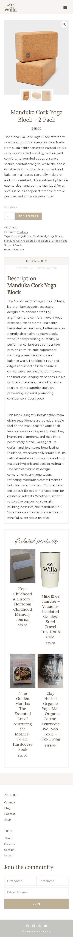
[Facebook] (33, 925)
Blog (7, 808)
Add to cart (28, 216)
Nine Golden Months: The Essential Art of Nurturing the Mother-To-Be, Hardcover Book (22, 721)
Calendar (10, 802)
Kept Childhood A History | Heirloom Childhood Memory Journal (22, 604)
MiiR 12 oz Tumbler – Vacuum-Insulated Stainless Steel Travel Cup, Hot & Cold (50, 616)
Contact (9, 850)
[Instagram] (27, 925)
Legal (8, 855)
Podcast (9, 814)
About (8, 838)
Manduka (18, 249)
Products (22, 232)
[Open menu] (65, 7)
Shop (7, 820)
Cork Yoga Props (21, 236)
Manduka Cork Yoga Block (20, 240)
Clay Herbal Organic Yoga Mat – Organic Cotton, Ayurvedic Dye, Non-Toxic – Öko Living (50, 716)
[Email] (45, 925)
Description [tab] (36, 261)
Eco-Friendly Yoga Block (47, 236)
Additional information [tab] (37, 268)
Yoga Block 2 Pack (49, 240)
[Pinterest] (39, 925)
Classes (9, 844)
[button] (64, 24)
